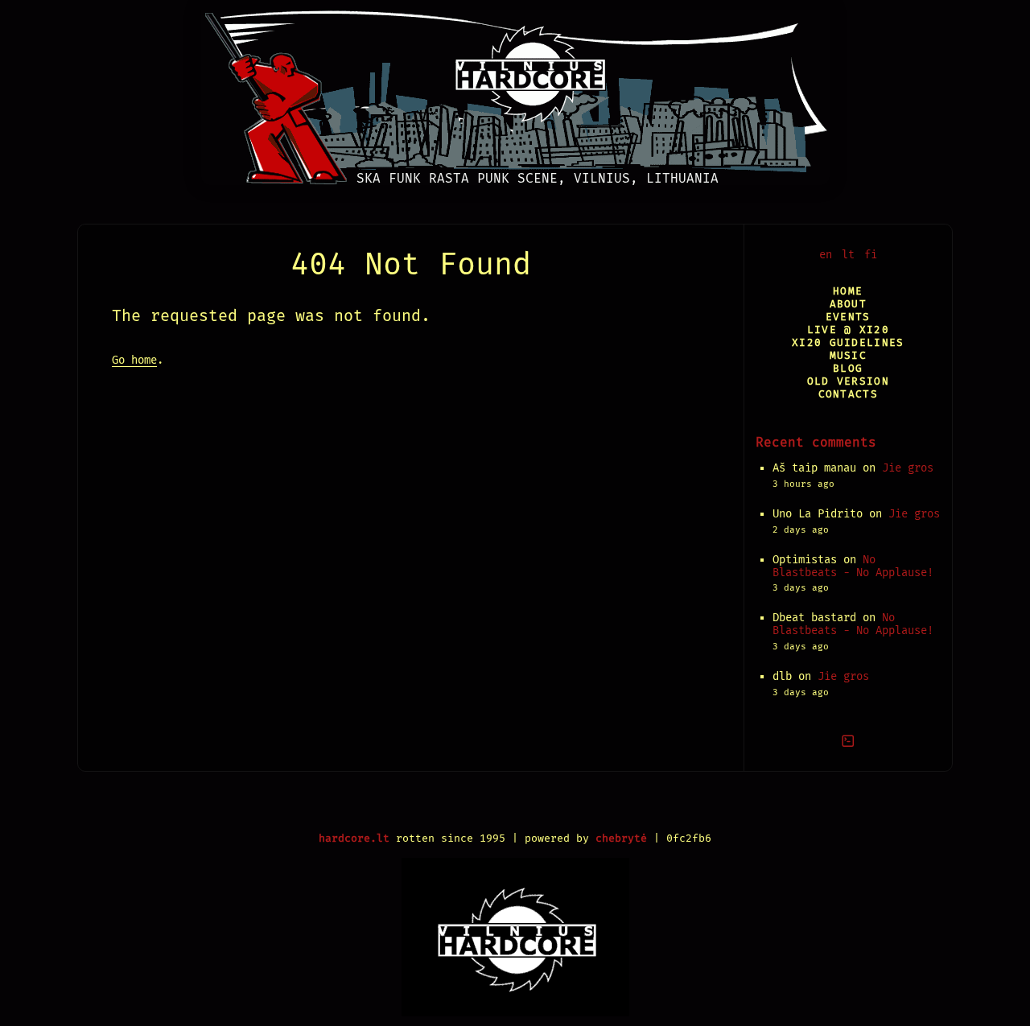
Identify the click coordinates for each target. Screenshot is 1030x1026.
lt (848, 255)
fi (870, 255)
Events (848, 317)
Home (848, 291)
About (848, 304)
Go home (134, 360)
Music (848, 355)
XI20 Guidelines (848, 342)
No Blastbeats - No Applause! (852, 566)
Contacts (848, 394)
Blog (848, 368)
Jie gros (907, 468)
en (825, 255)
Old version (848, 381)
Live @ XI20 (848, 329)
